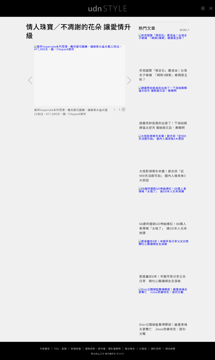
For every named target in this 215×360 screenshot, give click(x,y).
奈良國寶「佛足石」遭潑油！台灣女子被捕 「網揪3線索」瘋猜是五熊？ (163, 75)
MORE (183, 30)
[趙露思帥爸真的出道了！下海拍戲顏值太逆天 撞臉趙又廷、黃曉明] (164, 103)
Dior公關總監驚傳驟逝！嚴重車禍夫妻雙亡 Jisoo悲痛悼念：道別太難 (163, 329)
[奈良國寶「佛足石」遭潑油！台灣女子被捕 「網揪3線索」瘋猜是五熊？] (164, 50)
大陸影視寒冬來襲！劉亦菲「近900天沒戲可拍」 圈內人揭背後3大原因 (162, 175)
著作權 (101, 348)
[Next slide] (129, 81)
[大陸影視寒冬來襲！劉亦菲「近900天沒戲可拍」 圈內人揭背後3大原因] (164, 151)
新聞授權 (76, 348)
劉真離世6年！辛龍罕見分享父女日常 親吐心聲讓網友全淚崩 (162, 278)
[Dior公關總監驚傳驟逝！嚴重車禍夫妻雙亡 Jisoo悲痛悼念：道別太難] (164, 304)
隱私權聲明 (114, 348)
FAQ (56, 348)
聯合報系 (130, 348)
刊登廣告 (45, 348)
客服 (64, 348)
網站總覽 (170, 348)
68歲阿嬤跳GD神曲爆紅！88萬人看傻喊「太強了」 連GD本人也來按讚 (163, 228)
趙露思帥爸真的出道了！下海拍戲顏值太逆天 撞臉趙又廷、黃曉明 (163, 125)
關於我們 (156, 348)
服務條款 (90, 348)
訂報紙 (143, 348)
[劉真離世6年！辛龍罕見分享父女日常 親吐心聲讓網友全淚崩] (164, 256)
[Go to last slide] (30, 81)
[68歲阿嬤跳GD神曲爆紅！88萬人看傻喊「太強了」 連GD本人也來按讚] (164, 204)
